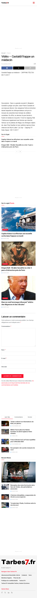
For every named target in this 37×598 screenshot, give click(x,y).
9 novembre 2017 (6, 64)
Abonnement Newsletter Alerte (10, 575)
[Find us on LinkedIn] (8, 593)
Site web (4, 366)
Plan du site (16, 578)
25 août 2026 (5, 238)
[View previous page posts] (16, 151)
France (9, 53)
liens (30, 575)
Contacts (24, 575)
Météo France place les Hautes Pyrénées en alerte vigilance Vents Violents (21, 431)
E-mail (4, 358)
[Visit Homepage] (5, 2)
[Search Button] (30, 3)
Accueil (3, 53)
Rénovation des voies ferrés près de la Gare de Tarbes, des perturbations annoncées (22, 487)
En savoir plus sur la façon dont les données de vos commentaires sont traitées (17, 383)
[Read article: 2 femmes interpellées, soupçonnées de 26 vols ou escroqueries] (5, 497)
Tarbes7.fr (22, 580)
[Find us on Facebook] (1, 593)
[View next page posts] (20, 151)
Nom (3, 350)
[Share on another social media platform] (30, 68)
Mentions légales (6, 578)
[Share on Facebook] (7, 68)
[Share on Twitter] (18, 68)
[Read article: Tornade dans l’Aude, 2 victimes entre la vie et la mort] (5, 505)
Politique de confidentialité (9, 580)
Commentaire (6, 326)
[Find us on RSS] (12, 593)
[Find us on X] (5, 593)
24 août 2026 (5, 307)
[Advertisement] (18, 26)
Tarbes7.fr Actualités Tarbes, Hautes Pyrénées (15, 583)
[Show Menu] (34, 3)
